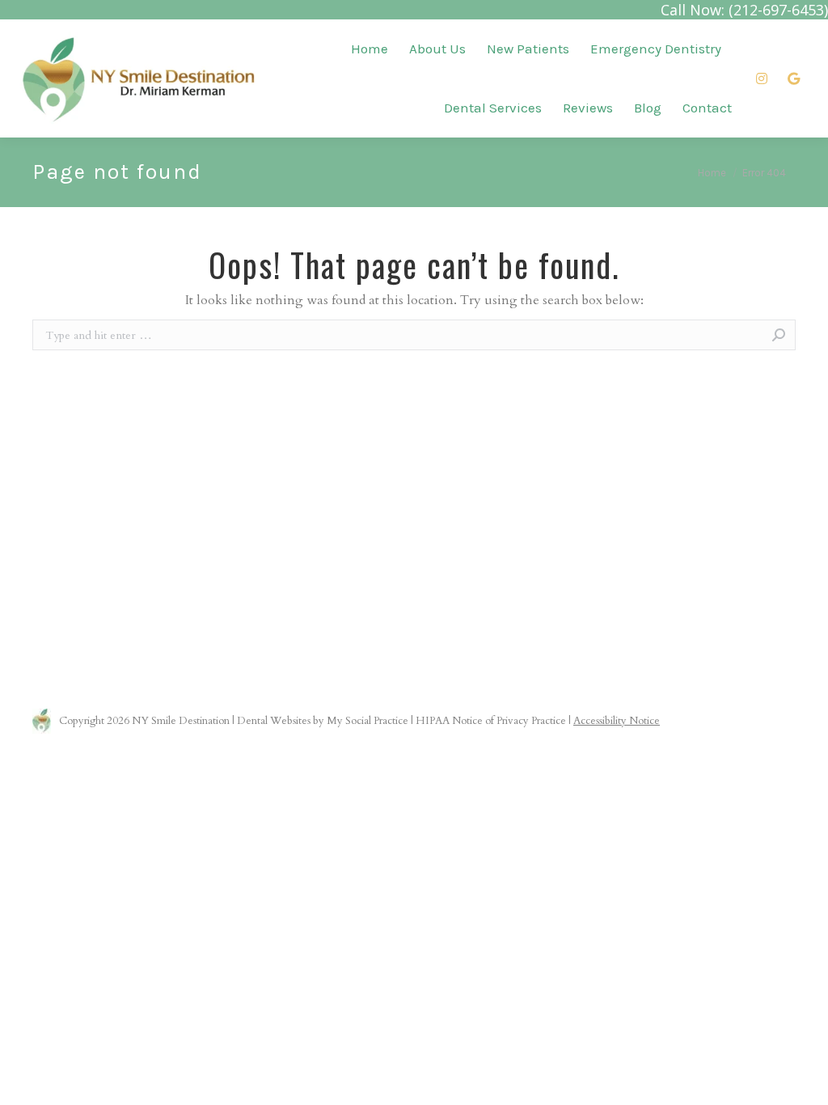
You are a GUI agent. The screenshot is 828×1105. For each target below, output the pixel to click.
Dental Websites (273, 720)
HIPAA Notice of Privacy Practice (491, 720)
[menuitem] (369, 49)
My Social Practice (366, 720)
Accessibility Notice (616, 720)
